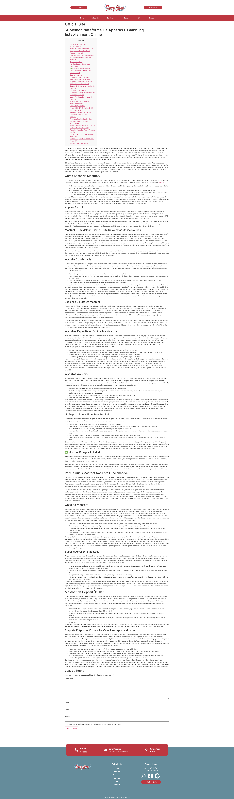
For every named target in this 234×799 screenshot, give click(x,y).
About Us (95, 18)
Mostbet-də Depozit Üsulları (80, 79)
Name (67, 702)
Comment (69, 678)
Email (67, 709)
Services (110, 18)
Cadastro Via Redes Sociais (79, 143)
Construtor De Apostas (78, 90)
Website (67, 716)
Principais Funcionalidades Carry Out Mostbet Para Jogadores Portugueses (81, 121)
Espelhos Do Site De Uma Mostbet (82, 55)
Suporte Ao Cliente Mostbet (80, 77)
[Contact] (76, 750)
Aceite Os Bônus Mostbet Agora (81, 101)
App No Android (75, 46)
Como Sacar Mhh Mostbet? (79, 44)
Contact (151, 18)
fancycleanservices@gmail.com (119, 751)
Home (82, 18)
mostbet (161, 182)
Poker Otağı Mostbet (77, 106)
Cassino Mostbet (76, 75)
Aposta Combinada (76, 53)
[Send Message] (105, 750)
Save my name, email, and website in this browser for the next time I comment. (94, 724)
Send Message (115, 749)
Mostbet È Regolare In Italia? (82, 68)
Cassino (73, 117)
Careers (126, 18)
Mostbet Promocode (77, 104)
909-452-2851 (83, 752)
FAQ (139, 18)
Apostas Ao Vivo (76, 62)
